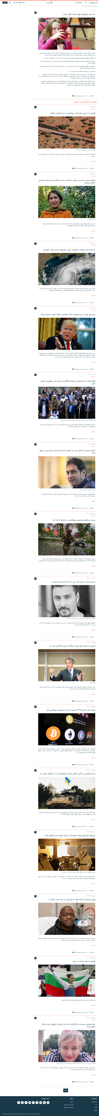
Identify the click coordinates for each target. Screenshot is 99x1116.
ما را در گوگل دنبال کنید (19, 3)
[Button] (91, 96)
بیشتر (65, 1090)
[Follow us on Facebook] (40, 1102)
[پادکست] (10, 3)
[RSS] (44, 1102)
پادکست (95, 1110)
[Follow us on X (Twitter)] (33, 1102)
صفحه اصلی (94, 1102)
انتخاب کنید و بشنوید (68, 1105)
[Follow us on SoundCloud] (26, 1102)
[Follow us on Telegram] (37, 1102)
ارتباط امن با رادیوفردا (68, 1107)
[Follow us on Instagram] (22, 1102)
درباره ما (71, 1102)
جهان (96, 1107)
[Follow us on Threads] (18, 1102)
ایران (96, 1105)
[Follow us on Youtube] (29, 1102)
